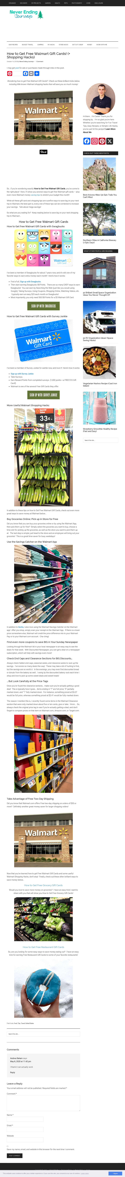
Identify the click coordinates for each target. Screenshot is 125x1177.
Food (15, 1023)
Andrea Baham (16, 1058)
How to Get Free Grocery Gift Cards (43, 885)
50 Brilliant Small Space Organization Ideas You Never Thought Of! (99, 293)
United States (29, 1023)
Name (10, 1115)
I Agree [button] (115, 1173)
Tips (19, 1023)
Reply (12, 1072)
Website (10, 1136)
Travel (23, 1023)
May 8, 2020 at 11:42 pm (20, 1061)
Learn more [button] (85, 1173)
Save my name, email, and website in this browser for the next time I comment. (41, 1149)
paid (17, 68)
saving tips (35, 195)
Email (10, 1125)
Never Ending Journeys (25, 14)
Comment (12, 1094)
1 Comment (39, 61)
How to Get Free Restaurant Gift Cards (43, 947)
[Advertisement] (82, 23)
